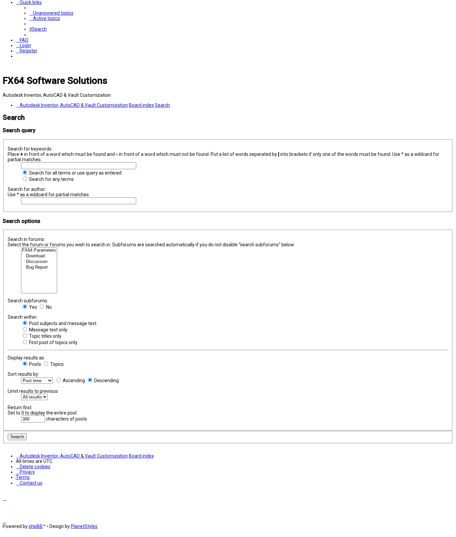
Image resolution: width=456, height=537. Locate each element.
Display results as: (26, 357)
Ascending (73, 380)
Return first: (20, 407)
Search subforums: (28, 300)
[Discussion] (39, 262)
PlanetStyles (84, 526)
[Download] (39, 256)
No (48, 307)
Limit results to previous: (33, 391)
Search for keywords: (30, 149)
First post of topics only (52, 342)
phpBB (36, 526)
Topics (56, 364)
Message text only (47, 329)
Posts (34, 364)
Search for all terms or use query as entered (75, 173)
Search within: (22, 317)
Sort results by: (23, 374)
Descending (106, 380)
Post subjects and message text (62, 323)
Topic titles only (44, 336)
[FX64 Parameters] (39, 250)
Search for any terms (51, 179)
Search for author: (27, 189)
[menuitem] (51, 13)
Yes (32, 307)
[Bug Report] (39, 267)
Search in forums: (26, 239)
